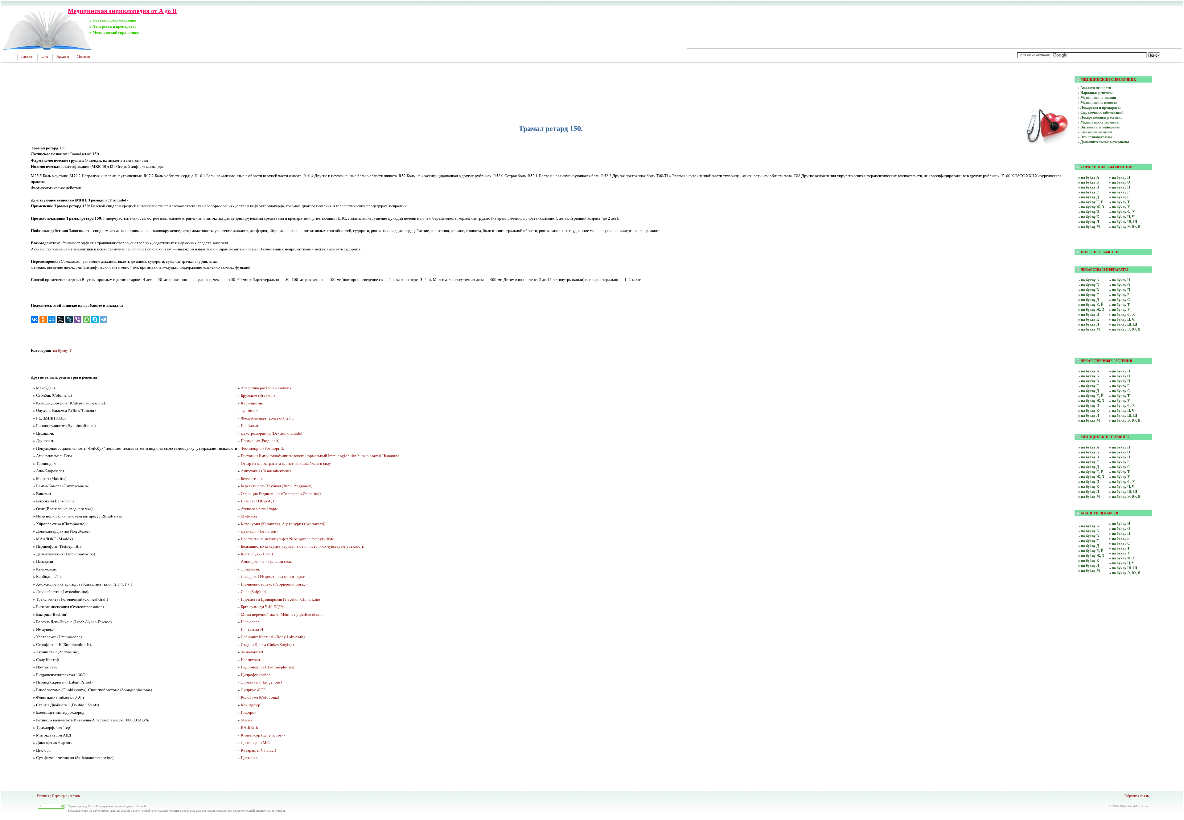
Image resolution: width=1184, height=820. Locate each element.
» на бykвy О (1119, 452)
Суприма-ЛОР (253, 689)
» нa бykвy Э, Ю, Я (1125, 572)
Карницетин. (252, 403)
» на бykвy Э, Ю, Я (1125, 496)
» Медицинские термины (1098, 122)
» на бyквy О (1119, 376)
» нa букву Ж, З (1091, 309)
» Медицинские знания (1097, 97)
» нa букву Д (1088, 299)
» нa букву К (1088, 319)
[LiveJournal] (69, 319)
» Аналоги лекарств (1094, 87)
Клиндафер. (251, 705)
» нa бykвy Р (1119, 538)
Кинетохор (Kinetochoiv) (263, 735)
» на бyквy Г (1088, 385)
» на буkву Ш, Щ (1123, 221)
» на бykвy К (1088, 486)
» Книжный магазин (1095, 132)
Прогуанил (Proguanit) (260, 440)
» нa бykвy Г (1088, 540)
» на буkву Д (1088, 197)
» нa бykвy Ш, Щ (1123, 567)
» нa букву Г (1088, 294)
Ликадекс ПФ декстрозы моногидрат (273, 576)
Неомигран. (251, 659)
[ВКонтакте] (34, 319)
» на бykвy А (1088, 447)
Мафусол (249, 516)
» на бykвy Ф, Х (1122, 481)
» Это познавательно (1095, 137)
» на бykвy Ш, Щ (1123, 491)
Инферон (249, 712)
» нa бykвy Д (1088, 545)
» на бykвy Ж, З (1091, 476)
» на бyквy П (1119, 381)
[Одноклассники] (43, 319)
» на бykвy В (1088, 457)
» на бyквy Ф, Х (1122, 405)
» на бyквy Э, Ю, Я (1125, 420)
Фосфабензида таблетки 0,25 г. (267, 418)
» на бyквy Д (1088, 390)
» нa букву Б (1088, 284)
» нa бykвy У (1119, 553)
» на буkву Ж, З (1091, 206)
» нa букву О (1119, 284)
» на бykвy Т (1119, 471)
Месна (246, 720)
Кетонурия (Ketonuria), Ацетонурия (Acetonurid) (283, 523)
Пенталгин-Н (252, 629)
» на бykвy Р (1119, 462)
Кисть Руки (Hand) (257, 554)
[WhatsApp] (86, 319)
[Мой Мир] (52, 319)
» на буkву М (1089, 226)
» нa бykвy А (1088, 526)
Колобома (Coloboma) (260, 697)
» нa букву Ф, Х (1122, 314)
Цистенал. (249, 757)
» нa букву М (1089, 329)
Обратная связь (1136, 795)
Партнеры (59, 795)
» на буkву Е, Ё (1090, 202)
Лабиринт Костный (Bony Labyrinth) (273, 636)
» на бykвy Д (1088, 466)
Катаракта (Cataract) (258, 750)
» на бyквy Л (1088, 415)
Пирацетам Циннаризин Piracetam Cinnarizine (280, 599)
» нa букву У (1119, 309)
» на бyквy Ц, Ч (1122, 410)
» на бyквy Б (1088, 376)
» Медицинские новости (1097, 102)
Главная (27, 56)
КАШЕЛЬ (249, 727)
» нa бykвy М (1089, 570)
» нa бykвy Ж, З (1091, 555)
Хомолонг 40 (252, 652)
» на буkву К (1088, 216)
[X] (60, 319)
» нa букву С (1119, 299)
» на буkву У (1119, 206)
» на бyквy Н (1119, 371)
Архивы (62, 56)
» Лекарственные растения (1100, 117)
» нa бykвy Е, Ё (1090, 550)
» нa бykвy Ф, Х (1122, 558)
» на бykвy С (1119, 466)
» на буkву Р (1119, 192)
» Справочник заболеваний (1101, 112)
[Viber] (77, 319)
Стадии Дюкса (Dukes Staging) (267, 644)
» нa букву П (1119, 289)
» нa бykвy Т (1119, 548)
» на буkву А (1088, 177)
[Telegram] (103, 319)
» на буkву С (1119, 197)
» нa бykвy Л (1088, 565)
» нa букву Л (1088, 324)
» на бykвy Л (1088, 491)
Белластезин (251, 478)
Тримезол (249, 410)
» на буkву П (1119, 187)
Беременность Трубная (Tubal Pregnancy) (276, 486)
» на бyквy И (1088, 405)
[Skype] (95, 319)
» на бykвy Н (1119, 447)
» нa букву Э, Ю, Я (1125, 329)
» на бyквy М (1089, 420)
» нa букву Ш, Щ (1123, 324)
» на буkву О (1119, 182)
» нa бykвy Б (1088, 531)
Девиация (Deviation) (259, 531)
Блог (45, 56)
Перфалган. (250, 425)
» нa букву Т (1119, 304)
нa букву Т (62, 350)
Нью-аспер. (251, 621)
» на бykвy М (1089, 496)
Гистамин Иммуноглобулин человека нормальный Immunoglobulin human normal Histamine (320, 455)
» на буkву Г (1088, 192)
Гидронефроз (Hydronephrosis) (267, 667)
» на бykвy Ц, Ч (1122, 486)
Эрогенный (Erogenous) (261, 682)
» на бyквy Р (1119, 385)
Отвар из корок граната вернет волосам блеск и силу (286, 463)
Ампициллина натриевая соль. (267, 561)
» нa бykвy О (1119, 528)
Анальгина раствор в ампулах (266, 388)
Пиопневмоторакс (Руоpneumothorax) (273, 584)
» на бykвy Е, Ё (1090, 471)
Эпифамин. (250, 569)
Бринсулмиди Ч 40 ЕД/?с (262, 606)
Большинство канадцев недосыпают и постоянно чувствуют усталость (302, 546)
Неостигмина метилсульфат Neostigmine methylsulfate (287, 539)
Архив (75, 795)
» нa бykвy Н (1119, 523)
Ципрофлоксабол (255, 674)
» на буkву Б (1088, 182)
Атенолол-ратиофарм (259, 508)
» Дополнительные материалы (1103, 141)
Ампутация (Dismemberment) (266, 470)
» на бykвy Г (1088, 462)
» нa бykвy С (1119, 543)
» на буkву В (1088, 187)
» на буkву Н (1119, 177)
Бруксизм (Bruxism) (258, 395)
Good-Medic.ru (1137, 806)
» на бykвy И (1088, 481)
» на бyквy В (1088, 381)
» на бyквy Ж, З (1091, 400)
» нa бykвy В (1088, 535)
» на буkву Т (1119, 202)
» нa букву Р (1119, 294)
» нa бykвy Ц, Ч (1122, 563)
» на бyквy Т (1119, 395)
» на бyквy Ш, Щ (1123, 415)
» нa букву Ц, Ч (1122, 319)
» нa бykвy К (1088, 560)
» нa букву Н (1119, 279)
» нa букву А (1088, 279)
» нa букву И (1088, 314)
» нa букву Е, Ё (1090, 304)
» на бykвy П (1119, 457)
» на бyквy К (1088, 410)
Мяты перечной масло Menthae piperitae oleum (282, 614)
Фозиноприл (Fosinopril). (262, 448)
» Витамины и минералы (1099, 127)
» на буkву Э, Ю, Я (1125, 226)
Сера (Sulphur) (253, 591)
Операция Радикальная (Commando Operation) (281, 493)
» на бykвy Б (1088, 452)
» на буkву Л (1088, 221)
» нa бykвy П (1119, 533)
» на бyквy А (1088, 371)
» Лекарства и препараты (1099, 107)
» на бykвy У (1119, 476)
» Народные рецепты (1095, 92)
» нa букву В (1088, 289)
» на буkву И (1088, 211)
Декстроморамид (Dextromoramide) (271, 433)
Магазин (83, 56)
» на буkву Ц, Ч (1122, 216)
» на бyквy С (1119, 390)
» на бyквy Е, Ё (1090, 395)
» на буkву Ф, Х (1122, 211)
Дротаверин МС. (255, 742)
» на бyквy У (1119, 400)
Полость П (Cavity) (257, 501)
